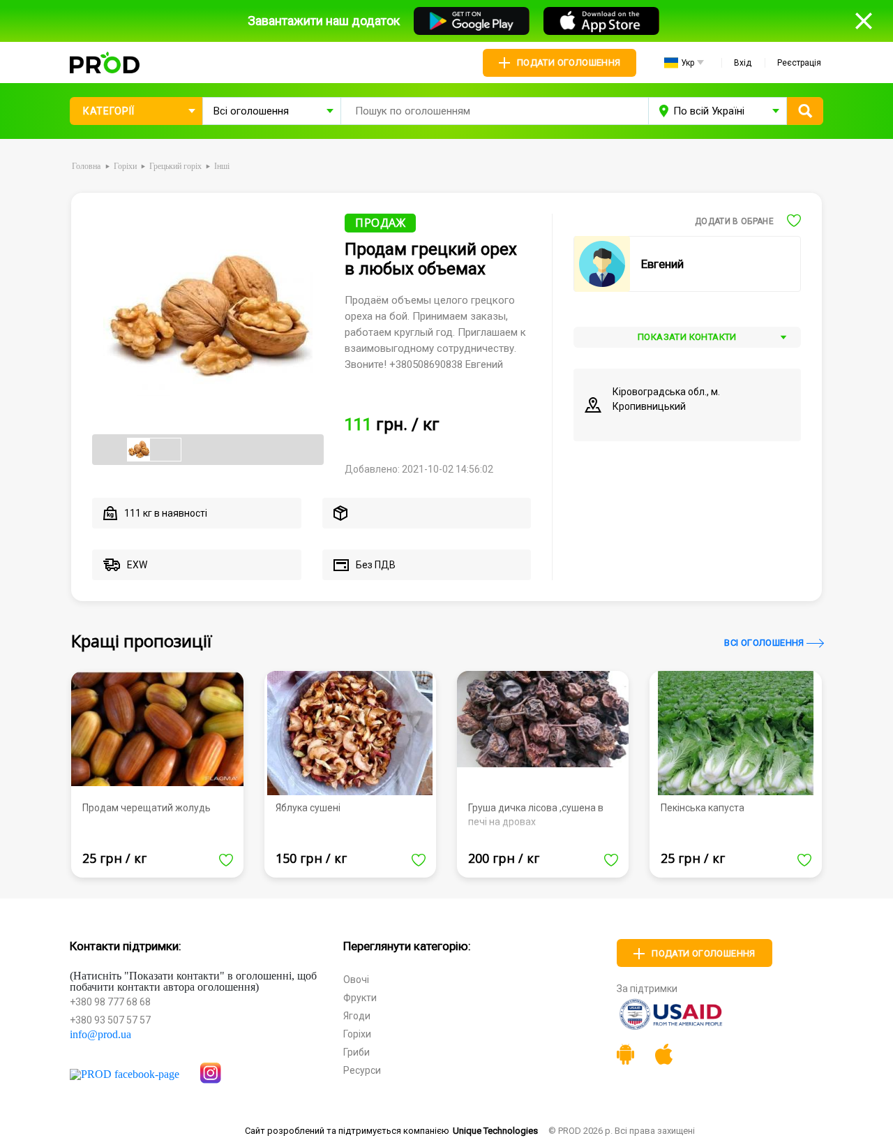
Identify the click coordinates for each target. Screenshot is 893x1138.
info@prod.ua (100, 1034)
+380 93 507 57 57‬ (110, 1020)
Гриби (356, 1052)
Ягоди (356, 1015)
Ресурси (362, 1070)
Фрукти (360, 997)
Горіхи (357, 1034)
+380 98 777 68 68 (110, 1001)
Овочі (356, 979)
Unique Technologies (495, 1130)
